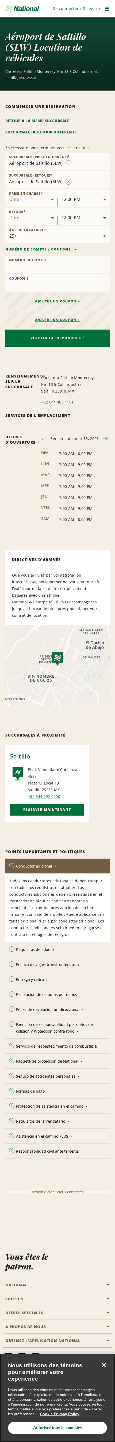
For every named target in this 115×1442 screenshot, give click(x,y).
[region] (57, 1398)
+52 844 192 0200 (44, 796)
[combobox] (31, 198)
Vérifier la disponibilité (57, 338)
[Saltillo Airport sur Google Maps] (57, 665)
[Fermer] (104, 1365)
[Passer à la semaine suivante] (105, 438)
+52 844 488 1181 (57, 402)
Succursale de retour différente (40, 132)
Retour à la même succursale (37, 120)
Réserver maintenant (47, 809)
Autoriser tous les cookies (57, 1427)
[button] (77, 8)
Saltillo (20, 756)
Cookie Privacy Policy (59, 1414)
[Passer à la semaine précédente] (43, 438)
